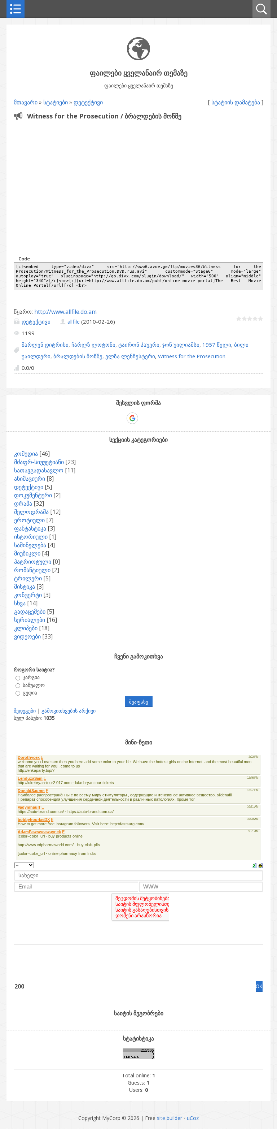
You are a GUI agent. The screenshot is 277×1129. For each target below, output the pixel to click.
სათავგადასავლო (38, 470)
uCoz (193, 1118)
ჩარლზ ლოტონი (93, 344)
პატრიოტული (32, 562)
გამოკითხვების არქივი (68, 710)
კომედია (26, 454)
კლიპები (26, 628)
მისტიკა (24, 587)
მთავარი (26, 102)
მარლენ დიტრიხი (45, 344)
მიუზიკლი (27, 553)
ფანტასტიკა (30, 528)
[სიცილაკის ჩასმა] (260, 865)
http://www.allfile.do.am (65, 312)
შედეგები (25, 710)
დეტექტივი (88, 102)
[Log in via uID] (107, 418)
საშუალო (34, 685)
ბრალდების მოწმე (77, 356)
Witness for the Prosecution (191, 356)
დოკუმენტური (33, 495)
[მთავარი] (138, 58)
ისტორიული (31, 537)
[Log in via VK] (145, 418)
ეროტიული (29, 520)
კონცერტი (28, 595)
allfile (73, 321)
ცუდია (30, 692)
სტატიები (55, 102)
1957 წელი (216, 344)
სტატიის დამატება (235, 102)
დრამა (23, 503)
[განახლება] (254, 865)
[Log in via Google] (132, 418)
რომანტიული (32, 570)
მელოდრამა (31, 512)
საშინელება (30, 545)
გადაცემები (29, 611)
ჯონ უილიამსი (180, 344)
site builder (169, 1118)
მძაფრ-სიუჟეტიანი (39, 462)
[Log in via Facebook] (119, 418)
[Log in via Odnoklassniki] (157, 418)
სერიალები (29, 620)
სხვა (20, 603)
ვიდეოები (27, 636)
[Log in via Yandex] (169, 418)
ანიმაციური (29, 479)
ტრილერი (28, 578)
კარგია (31, 677)
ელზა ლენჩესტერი (130, 356)
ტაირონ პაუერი (138, 344)
